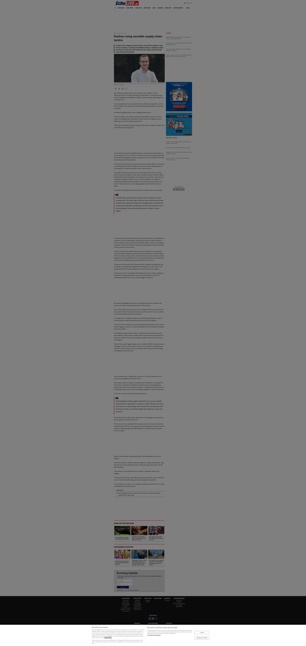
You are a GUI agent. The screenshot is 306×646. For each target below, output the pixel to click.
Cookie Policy (108, 637)
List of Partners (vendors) (153, 635)
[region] (153, 635)
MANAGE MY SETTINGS (202, 638)
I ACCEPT (202, 632)
